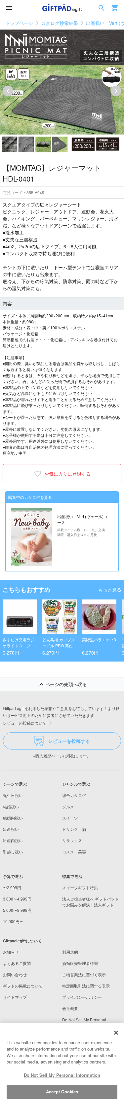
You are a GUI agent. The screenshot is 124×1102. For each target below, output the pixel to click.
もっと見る (109, 589)
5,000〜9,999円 (17, 910)
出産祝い (11, 829)
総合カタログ (74, 795)
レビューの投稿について (25, 723)
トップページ (19, 23)
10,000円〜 (13, 921)
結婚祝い (11, 806)
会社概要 (70, 1008)
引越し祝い (13, 851)
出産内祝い (13, 840)
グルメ (68, 806)
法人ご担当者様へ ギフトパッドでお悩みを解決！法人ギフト (90, 901)
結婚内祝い (13, 818)
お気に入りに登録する (67, 473)
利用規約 (70, 952)
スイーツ (70, 818)
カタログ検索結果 (59, 23)
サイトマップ (15, 997)
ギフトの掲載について (23, 985)
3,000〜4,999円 (17, 899)
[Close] (116, 1032)
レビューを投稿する (69, 741)
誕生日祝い (13, 795)
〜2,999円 (12, 887)
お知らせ (11, 952)
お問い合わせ (15, 974)
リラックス (72, 840)
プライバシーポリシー (82, 997)
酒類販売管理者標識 (80, 963)
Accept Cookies (62, 1091)
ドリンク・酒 (74, 829)
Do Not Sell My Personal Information (62, 1075)
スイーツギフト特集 (80, 887)
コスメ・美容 (74, 851)
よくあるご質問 (17, 963)
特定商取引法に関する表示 (86, 985)
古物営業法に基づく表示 (84, 974)
